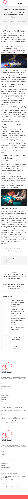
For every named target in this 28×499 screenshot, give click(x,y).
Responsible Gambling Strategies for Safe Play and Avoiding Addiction (18, 337)
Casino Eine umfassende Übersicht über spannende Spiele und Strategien (17, 302)
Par (14, 248)
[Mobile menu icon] (25, 3)
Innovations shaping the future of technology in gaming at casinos (18, 320)
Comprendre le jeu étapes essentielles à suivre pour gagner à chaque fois (17, 311)
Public (11, 248)
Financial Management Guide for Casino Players (18, 346)
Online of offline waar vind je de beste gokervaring (18, 328)
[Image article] (5, 303)
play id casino (15, 50)
